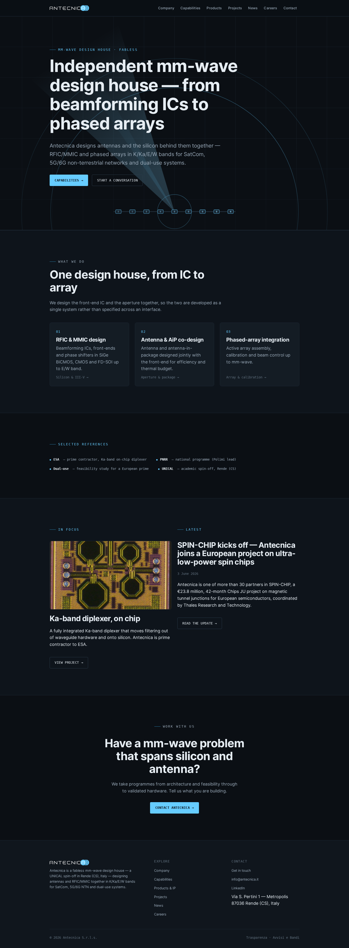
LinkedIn (238, 888)
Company (166, 8)
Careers (270, 8)
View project (69, 662)
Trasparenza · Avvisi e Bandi (272, 937)
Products (214, 8)
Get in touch (241, 870)
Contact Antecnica (174, 808)
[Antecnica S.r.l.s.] (69, 862)
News (253, 8)
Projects (235, 8)
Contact (290, 8)
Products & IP (165, 888)
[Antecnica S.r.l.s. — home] (69, 8)
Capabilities (190, 8)
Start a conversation (117, 180)
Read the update (199, 623)
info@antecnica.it (245, 879)
